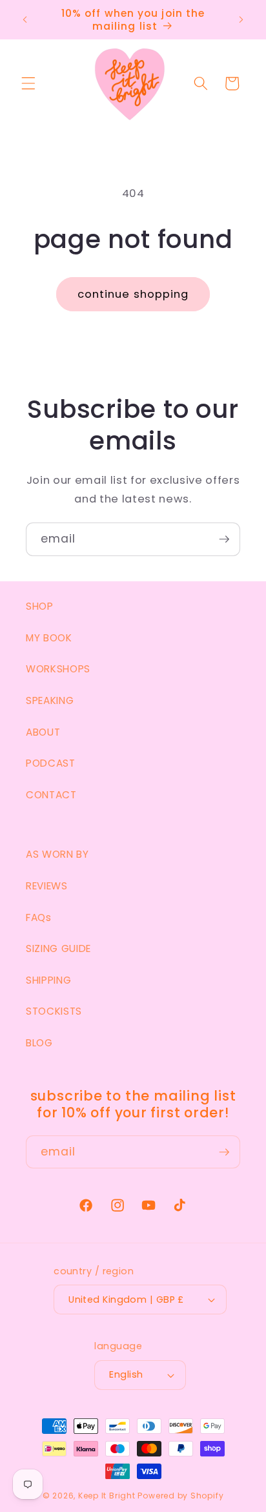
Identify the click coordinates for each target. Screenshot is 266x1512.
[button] (28, 83)
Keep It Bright (107, 1495)
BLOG (39, 1043)
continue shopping (133, 294)
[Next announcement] (241, 20)
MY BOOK (49, 638)
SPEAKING (50, 700)
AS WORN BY (57, 854)
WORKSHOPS (58, 669)
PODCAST (51, 763)
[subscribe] (224, 539)
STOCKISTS (54, 1011)
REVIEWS (47, 886)
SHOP (40, 606)
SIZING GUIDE (58, 948)
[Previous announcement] (25, 20)
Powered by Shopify (180, 1495)
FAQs (39, 917)
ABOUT (43, 732)
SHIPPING (48, 980)
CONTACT (51, 795)
